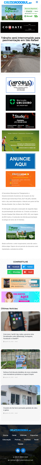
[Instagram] (23, 450)
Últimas (23, 435)
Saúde (20, 444)
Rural (36, 440)
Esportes (34, 435)
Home (5, 435)
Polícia (17, 440)
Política (27, 440)
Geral (14, 435)
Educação (7, 440)
